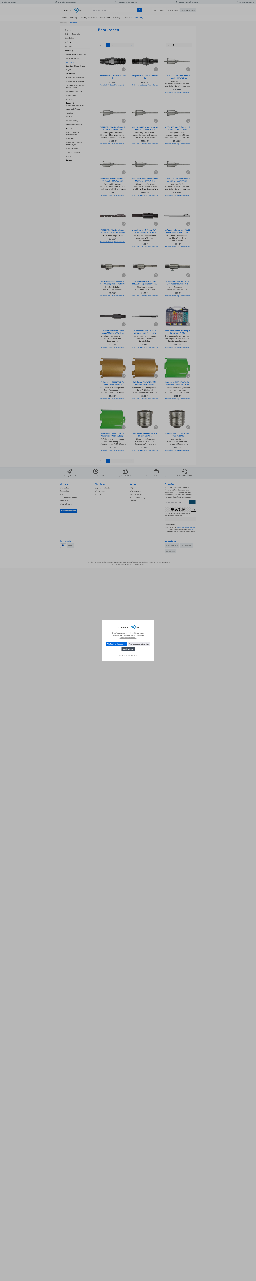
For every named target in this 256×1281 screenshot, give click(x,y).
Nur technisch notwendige (139, 644)
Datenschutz (123, 655)
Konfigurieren (128, 649)
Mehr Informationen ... (128, 638)
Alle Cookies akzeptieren (116, 644)
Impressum (133, 655)
